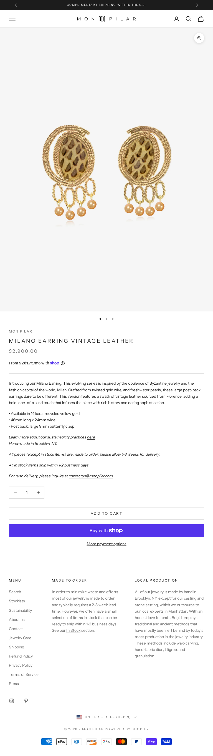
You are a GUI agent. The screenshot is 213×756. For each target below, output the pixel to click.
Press (14, 683)
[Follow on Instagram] (11, 701)
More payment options (106, 543)
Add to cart (106, 513)
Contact (16, 628)
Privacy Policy (20, 665)
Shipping (16, 647)
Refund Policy (21, 656)
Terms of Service (24, 674)
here (91, 437)
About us (17, 619)
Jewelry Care (20, 637)
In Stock (73, 630)
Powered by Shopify (127, 729)
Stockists (17, 600)
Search (15, 591)
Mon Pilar (20, 331)
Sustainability (20, 610)
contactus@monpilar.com (91, 475)
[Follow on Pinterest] (26, 701)
